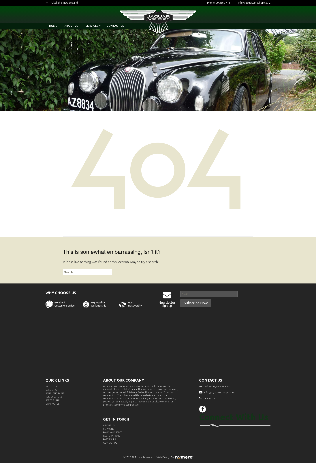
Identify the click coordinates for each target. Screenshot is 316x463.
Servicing (51, 390)
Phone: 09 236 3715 (218, 2)
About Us (51, 386)
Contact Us (52, 403)
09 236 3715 (210, 398)
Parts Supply (53, 400)
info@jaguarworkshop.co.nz (254, 2)
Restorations (54, 396)
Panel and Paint (55, 393)
